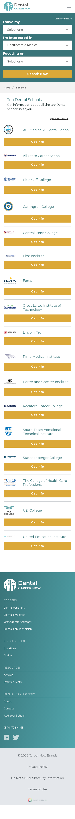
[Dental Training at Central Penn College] (11, 233)
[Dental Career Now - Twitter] (16, 737)
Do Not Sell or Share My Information (37, 778)
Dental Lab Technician (18, 629)
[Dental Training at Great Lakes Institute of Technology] (11, 307)
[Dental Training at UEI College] (11, 511)
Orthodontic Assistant (17, 622)
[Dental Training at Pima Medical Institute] (11, 356)
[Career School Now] (37, 801)
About (8, 701)
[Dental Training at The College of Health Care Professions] (11, 483)
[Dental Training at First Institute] (11, 256)
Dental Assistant (14, 607)
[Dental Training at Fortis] (11, 281)
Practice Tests (12, 682)
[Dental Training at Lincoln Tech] (11, 332)
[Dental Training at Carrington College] (11, 207)
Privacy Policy (37, 767)
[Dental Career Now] (17, 6)
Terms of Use (37, 789)
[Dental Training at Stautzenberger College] (11, 458)
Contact (9, 708)
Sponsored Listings (59, 118)
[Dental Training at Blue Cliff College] (11, 180)
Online (8, 655)
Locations (10, 648)
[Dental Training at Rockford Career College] (11, 406)
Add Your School (14, 715)
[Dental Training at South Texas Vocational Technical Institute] (11, 432)
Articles (8, 675)
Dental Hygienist (14, 614)
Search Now (37, 74)
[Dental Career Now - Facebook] (6, 737)
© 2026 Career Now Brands (37, 756)
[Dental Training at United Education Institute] (11, 536)
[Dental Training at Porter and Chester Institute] (11, 382)
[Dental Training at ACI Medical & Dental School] (11, 130)
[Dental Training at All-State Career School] (11, 156)
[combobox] (37, 29)
